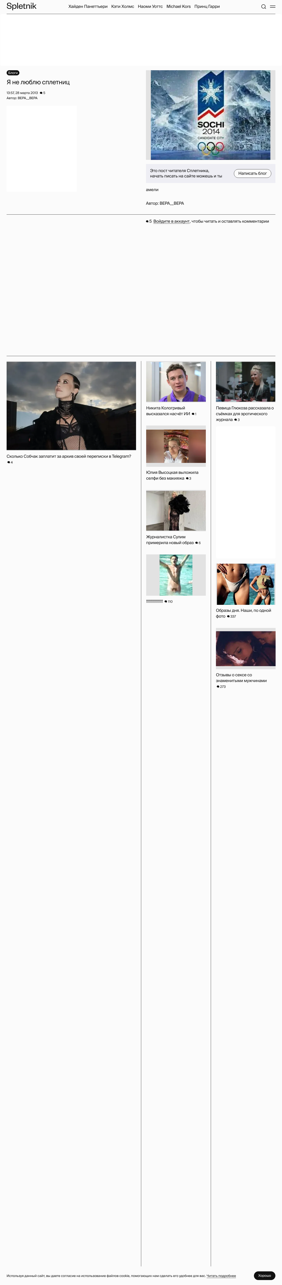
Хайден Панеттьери (88, 6)
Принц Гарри (207, 6)
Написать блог (252, 173)
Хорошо (264, 1275)
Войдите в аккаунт (171, 221)
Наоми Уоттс (150, 6)
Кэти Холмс (122, 6)
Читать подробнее (221, 1276)
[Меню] (272, 6)
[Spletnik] (21, 6)
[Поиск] (263, 6)
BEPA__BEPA (172, 203)
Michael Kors (178, 6)
